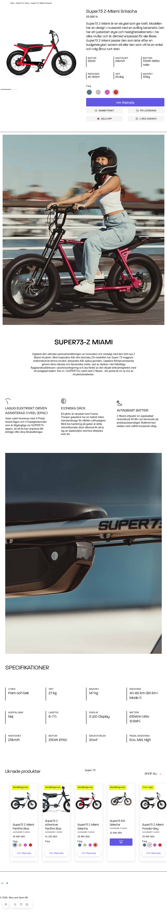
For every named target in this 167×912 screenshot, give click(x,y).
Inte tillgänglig (125, 102)
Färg (88, 86)
